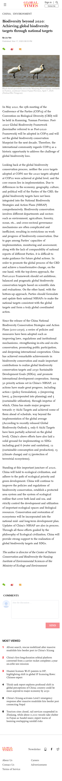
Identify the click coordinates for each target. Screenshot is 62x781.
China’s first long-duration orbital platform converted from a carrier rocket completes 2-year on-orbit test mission (32, 660)
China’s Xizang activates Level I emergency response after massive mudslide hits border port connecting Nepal (33, 701)
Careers (35, 760)
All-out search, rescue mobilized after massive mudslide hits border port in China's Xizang (31, 649)
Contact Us (8, 764)
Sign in (48, 2)
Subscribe (51, 6)
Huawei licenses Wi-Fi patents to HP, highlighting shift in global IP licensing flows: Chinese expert (31, 674)
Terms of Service (11, 769)
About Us (7, 760)
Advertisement (39, 764)
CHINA (6, 13)
